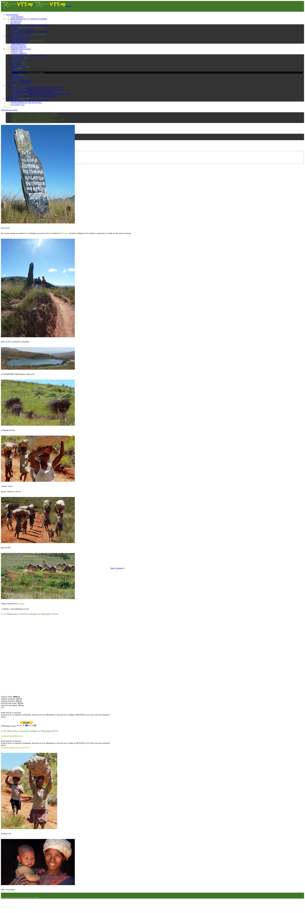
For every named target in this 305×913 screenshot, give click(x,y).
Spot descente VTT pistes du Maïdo (28, 27)
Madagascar (13, 36)
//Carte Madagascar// (21, 38)
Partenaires (12, 98)
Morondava (16, 64)
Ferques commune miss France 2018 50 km (30, 118)
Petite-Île (15, 23)
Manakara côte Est (20, 77)
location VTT (17, 105)
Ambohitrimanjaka (20, 49)
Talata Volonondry (21, 98)
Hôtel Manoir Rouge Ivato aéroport (29, 100)
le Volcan (16, 21)
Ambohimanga (18, 45)
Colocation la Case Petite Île (26, 103)
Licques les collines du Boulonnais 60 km (31, 122)
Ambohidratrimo (19, 42)
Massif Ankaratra (20, 60)
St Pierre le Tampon (20, 34)
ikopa (14, 85)
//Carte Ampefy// (18, 53)
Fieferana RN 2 (18, 66)
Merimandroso (18, 47)
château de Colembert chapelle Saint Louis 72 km (35, 115)
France (9, 107)
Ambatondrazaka (20, 40)
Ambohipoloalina (7, 736)
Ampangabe (17, 68)
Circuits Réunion (12, 15)
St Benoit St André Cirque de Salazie (30, 25)
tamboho (21, 604)
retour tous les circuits (9, 110)
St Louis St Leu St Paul (22, 30)
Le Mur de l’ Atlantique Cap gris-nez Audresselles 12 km (38, 120)
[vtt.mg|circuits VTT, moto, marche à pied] (33, 6)
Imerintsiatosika (19, 73)
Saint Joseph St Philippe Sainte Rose (29, 32)
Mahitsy (14, 75)
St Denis (14, 27)
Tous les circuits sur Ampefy (31, 73)
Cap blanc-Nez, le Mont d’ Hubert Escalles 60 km (34, 113)
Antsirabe (15, 62)
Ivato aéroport (18, 70)
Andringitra (17, 57)
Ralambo (65, 233)
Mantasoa (15, 79)
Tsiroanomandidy (20, 83)
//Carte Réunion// (16, 17)
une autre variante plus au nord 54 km (15, 747)
